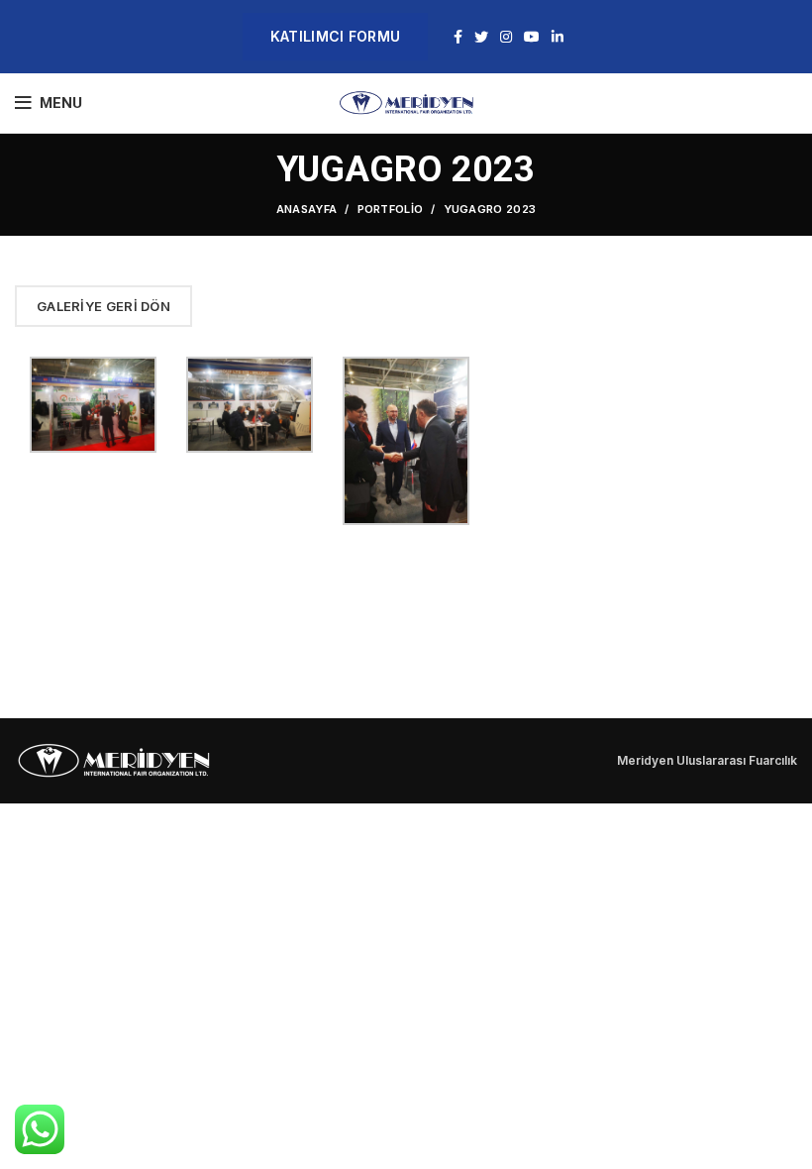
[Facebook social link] (458, 37)
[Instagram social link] (506, 37)
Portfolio (390, 209)
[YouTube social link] (532, 37)
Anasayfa (306, 209)
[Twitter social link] (481, 37)
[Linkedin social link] (557, 37)
